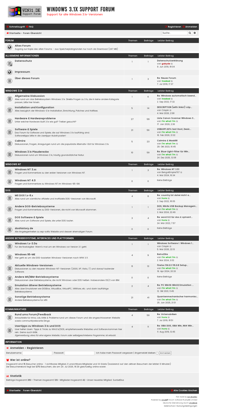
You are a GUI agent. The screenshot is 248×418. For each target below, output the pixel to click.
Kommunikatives (15, 309)
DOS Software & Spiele (29, 217)
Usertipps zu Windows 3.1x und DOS (38, 326)
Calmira (20, 140)
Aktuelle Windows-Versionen (34, 265)
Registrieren (35, 348)
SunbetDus (118, 380)
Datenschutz (23, 61)
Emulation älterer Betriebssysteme (38, 285)
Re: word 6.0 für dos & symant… (174, 217)
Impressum (22, 72)
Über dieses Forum (27, 78)
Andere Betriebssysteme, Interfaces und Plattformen (39, 238)
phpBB (164, 400)
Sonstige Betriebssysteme (32, 296)
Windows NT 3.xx (25, 169)
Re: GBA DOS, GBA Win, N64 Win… (175, 325)
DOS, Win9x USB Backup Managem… (177, 206)
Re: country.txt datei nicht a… (173, 195)
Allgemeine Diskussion (30, 96)
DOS (7, 190)
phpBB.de (193, 403)
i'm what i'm (168, 121)
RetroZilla (162, 254)
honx (164, 198)
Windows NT (13, 164)
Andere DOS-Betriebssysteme (35, 206)
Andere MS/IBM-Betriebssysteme (37, 277)
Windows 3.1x (13, 90)
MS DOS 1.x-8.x (24, 195)
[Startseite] (24, 13)
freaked (166, 81)
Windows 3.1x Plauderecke (32, 151)
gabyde (166, 63)
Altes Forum (23, 45)
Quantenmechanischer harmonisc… (177, 296)
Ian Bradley (192, 397)
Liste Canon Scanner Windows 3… (176, 118)
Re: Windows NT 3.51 (168, 169)
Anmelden (17, 348)
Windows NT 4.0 (25, 180)
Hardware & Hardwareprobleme (35, 118)
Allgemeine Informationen (22, 55)
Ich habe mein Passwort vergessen (114, 352)
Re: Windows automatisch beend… (176, 95)
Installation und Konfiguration (34, 107)
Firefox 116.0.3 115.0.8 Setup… (172, 265)
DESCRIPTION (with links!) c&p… (174, 107)
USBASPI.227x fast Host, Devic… (174, 129)
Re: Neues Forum (166, 78)
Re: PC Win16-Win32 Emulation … (175, 285)
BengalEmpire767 (171, 172)
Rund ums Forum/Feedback (33, 314)
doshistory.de (24, 228)
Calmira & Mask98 (167, 140)
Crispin (165, 110)
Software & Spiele (26, 129)
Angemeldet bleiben (145, 352)
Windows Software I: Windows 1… (175, 243)
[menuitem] (29, 27)
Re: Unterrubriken (167, 314)
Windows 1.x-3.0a (26, 243)
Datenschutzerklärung (170, 60)
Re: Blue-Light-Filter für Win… (173, 151)
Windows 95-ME (25, 254)
